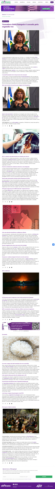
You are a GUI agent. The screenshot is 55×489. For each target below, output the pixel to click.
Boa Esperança (30, 436)
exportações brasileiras (8, 383)
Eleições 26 (22, 2)
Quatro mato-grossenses (7, 114)
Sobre (46, 2)
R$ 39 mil (10, 190)
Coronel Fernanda (25, 76)
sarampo (15, 247)
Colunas (28, 2)
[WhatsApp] (3, 126)
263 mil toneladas (9, 366)
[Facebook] (5, 126)
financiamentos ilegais (20, 314)
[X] (7, 126)
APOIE (52, 2)
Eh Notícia (40, 2)
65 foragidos (15, 122)
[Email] (12, 126)
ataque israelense (29, 258)
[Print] (9, 126)
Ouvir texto (6, 21)
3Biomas (34, 2)
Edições (16, 2)
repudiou (13, 70)
